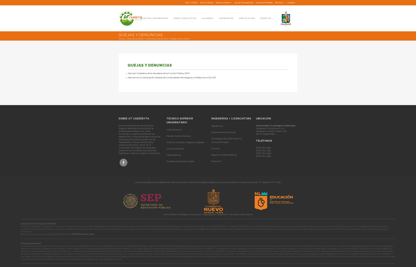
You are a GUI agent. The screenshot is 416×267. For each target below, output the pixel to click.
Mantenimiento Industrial (179, 136)
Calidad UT (223, 214)
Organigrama (209, 214)
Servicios (279, 2)
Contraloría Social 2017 (157, 39)
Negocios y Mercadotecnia (224, 155)
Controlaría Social (135, 39)
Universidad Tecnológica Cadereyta (182, 214)
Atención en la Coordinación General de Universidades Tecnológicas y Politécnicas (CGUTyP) (172, 77)
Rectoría (234, 214)
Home (121, 39)
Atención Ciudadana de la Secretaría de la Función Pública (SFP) (159, 73)
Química (215, 148)
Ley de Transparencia (243, 2)
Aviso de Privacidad (264, 2)
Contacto (291, 2)
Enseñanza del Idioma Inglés (180, 161)
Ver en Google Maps (265, 134)
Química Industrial (175, 148)
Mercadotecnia (174, 155)
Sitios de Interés (223, 2)
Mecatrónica (217, 126)
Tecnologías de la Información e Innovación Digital (226, 140)
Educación (216, 161)
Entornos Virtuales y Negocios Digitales (185, 142)
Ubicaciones (246, 214)
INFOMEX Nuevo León (83, 234)
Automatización (174, 129)
